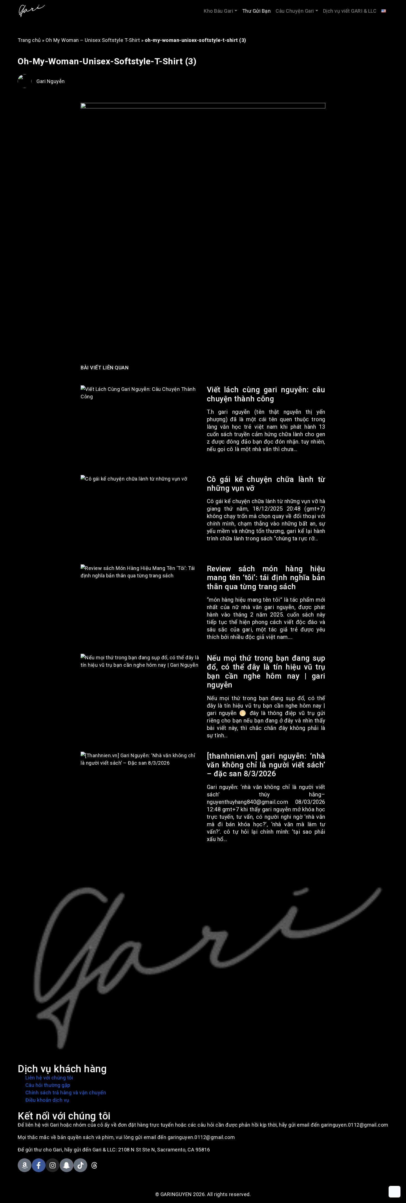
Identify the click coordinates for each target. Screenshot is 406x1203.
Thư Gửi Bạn (256, 11)
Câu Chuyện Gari (295, 11)
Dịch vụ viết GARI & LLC (350, 11)
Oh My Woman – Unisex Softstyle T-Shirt (93, 40)
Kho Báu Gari (218, 11)
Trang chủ (29, 40)
